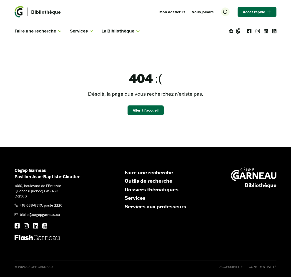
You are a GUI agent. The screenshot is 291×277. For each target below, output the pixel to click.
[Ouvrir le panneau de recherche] (225, 11)
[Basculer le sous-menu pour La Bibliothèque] (138, 31)
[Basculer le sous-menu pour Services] (91, 31)
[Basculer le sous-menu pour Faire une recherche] (59, 31)
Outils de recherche (148, 181)
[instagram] (258, 31)
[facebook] (249, 31)
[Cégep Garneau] (238, 31)
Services (135, 198)
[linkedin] (266, 31)
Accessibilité (231, 267)
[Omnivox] (231, 31)
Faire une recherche (149, 172)
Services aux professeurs (155, 206)
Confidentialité (262, 267)
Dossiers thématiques (151, 189)
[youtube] (274, 31)
